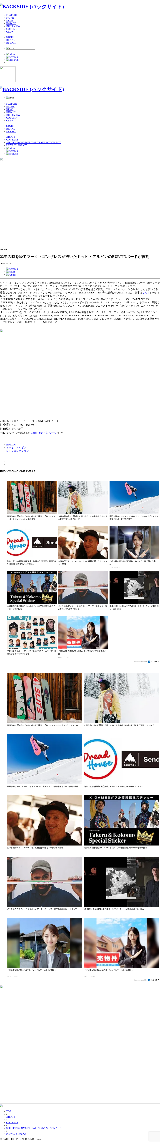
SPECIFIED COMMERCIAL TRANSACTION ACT (33, 142)
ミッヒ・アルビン (16, 447)
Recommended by (141, 661)
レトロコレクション (17, 451)
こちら (146, 292)
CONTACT (12, 139)
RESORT (11, 42)
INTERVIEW (13, 26)
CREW (10, 31)
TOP (8, 1111)
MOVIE (10, 17)
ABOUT (10, 136)
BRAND (10, 40)
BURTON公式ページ (43, 433)
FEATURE (12, 15)
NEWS (9, 20)
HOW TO (11, 23)
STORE (10, 37)
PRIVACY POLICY (16, 145)
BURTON (11, 444)
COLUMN (11, 29)
